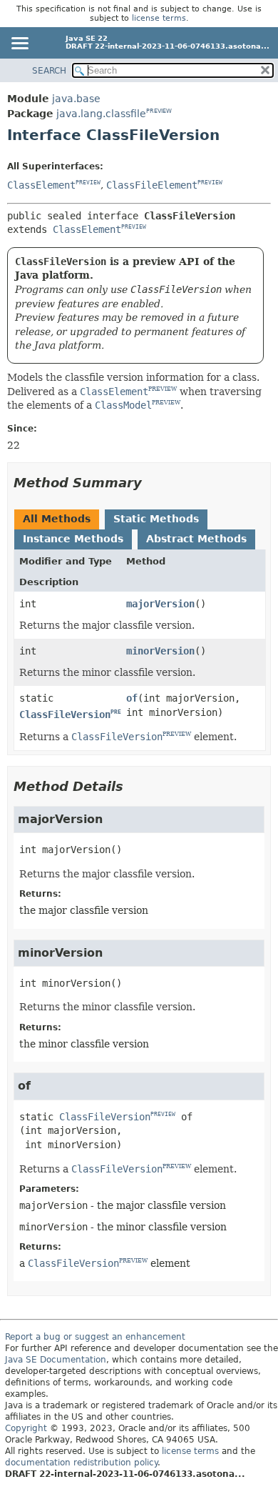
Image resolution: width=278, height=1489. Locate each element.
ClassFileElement (151, 185)
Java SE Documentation (55, 1360)
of (132, 698)
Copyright (26, 1428)
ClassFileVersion (64, 714)
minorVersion (160, 651)
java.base (76, 98)
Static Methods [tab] (156, 518)
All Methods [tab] (57, 518)
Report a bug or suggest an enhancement (95, 1337)
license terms (159, 18)
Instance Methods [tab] (73, 538)
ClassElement (41, 185)
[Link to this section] (152, 482)
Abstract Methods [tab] (196, 538)
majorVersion (160, 603)
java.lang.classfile (101, 113)
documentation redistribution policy (81, 1463)
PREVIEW (159, 111)
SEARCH (49, 71)
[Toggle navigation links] (19, 44)
